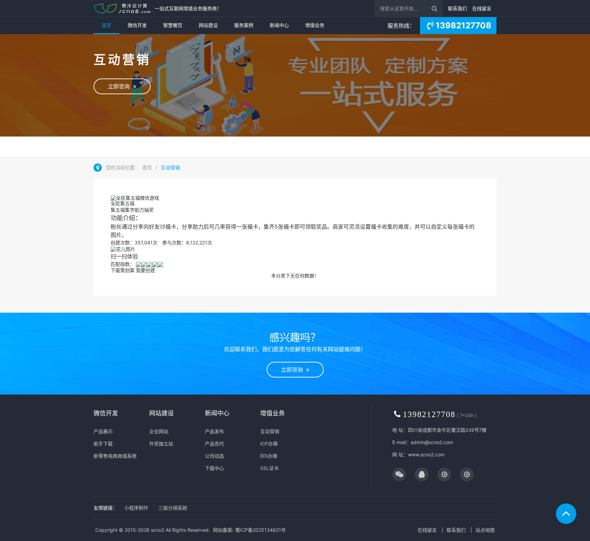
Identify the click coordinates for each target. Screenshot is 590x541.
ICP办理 (269, 443)
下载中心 (214, 468)
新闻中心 (279, 25)
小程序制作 (136, 508)
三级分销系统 (172, 508)
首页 (106, 25)
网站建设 (208, 25)
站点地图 (485, 530)
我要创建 (145, 270)
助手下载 (103, 443)
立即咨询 (120, 86)
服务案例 (243, 25)
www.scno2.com (426, 454)
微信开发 (137, 25)
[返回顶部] (566, 513)
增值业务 (314, 25)
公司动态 (214, 456)
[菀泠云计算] (122, 8)
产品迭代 (214, 443)
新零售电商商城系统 (115, 456)
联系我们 (457, 8)
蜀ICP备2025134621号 (260, 530)
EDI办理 (268, 456)
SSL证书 (269, 468)
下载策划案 (123, 270)
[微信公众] (399, 475)
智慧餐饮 (172, 25)
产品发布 (214, 431)
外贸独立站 (161, 443)
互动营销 (170, 167)
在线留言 (481, 8)
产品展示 (103, 431)
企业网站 (158, 431)
